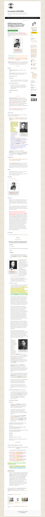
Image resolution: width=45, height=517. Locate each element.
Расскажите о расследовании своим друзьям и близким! (34, 74)
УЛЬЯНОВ (25, 474)
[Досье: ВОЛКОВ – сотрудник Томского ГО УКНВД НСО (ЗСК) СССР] (18, 499)
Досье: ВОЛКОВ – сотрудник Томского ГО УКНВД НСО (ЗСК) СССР (17, 502)
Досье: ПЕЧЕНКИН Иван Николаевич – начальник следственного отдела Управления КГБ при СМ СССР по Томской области (34, 51)
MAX (16, 494)
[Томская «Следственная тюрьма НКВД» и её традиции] (25, 499)
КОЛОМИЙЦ (12, 358)
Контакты (34, 60)
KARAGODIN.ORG (26, 511)
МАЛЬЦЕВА (11, 118)
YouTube (19, 494)
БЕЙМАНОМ (16, 115)
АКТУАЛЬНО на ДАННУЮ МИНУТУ (35, 64)
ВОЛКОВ (10, 163)
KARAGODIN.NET (23, 512)
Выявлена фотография (12, 178)
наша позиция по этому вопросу (23, 234)
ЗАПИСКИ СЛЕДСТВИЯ (16, 506)
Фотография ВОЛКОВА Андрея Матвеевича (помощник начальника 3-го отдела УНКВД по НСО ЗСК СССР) (11, 503)
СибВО (24, 357)
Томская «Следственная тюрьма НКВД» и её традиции (24, 502)
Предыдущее (23, 20)
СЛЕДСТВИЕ (20, 506)
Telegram (14, 494)
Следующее (26, 20)
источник (13, 117)
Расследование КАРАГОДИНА (16, 11)
